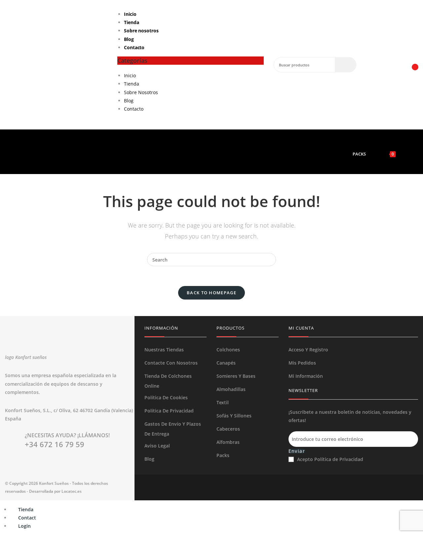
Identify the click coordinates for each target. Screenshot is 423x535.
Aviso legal (157, 446)
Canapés (226, 363)
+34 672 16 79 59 (54, 444)
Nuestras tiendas (164, 349)
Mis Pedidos (302, 363)
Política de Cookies (166, 397)
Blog (129, 39)
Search (345, 64)
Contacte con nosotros (171, 363)
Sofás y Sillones (233, 415)
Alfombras (228, 442)
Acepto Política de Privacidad (330, 459)
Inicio (130, 14)
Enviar (296, 451)
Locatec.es (71, 491)
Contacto (134, 47)
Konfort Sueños (54, 483)
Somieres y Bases (235, 376)
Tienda (131, 22)
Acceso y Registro (308, 349)
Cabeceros (228, 429)
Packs (222, 455)
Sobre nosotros (141, 30)
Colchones (228, 349)
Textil (222, 402)
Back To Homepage (211, 293)
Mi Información (305, 376)
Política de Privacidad (169, 411)
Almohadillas (231, 389)
